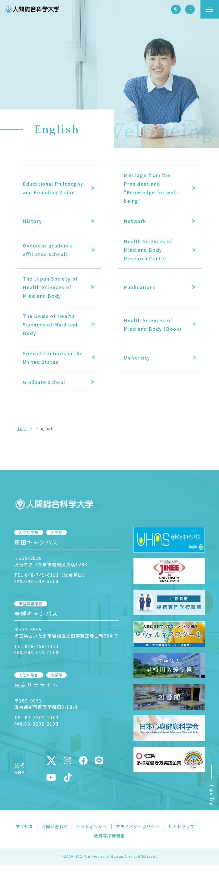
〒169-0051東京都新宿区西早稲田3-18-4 (46, 704)
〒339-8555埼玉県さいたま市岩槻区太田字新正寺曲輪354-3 (66, 632)
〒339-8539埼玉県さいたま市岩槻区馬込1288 (51, 561)
